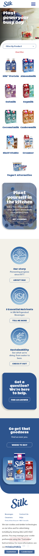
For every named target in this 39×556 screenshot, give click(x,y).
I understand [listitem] (26, 552)
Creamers (9, 518)
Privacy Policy (13, 547)
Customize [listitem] (11, 552)
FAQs (21, 518)
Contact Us (23, 514)
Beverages (9, 514)
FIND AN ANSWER (19, 400)
